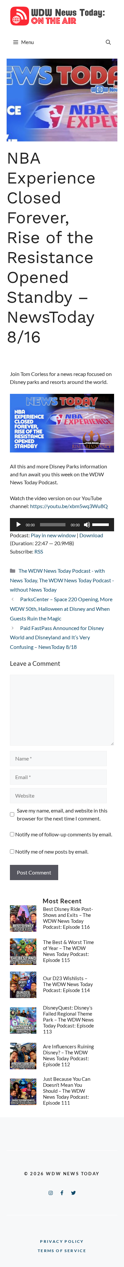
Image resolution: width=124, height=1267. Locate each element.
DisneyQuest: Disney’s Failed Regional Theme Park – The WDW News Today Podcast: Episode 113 (68, 1019)
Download (91, 535)
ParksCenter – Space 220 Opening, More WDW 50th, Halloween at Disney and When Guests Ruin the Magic (61, 608)
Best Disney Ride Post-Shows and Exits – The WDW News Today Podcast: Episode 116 (68, 918)
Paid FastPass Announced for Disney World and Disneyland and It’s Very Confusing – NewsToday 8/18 (57, 637)
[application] (62, 524)
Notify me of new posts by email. (51, 851)
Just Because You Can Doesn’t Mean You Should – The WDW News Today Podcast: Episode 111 (66, 1091)
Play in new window (53, 535)
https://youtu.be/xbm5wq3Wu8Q (69, 506)
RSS (38, 551)
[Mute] (87, 524)
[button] (108, 42)
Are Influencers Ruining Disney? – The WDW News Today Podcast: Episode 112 (68, 1055)
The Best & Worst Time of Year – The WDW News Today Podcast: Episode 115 (68, 951)
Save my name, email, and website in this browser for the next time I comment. (62, 814)
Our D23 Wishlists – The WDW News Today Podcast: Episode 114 (68, 984)
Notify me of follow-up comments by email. (63, 834)
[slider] (101, 524)
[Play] (18, 524)
